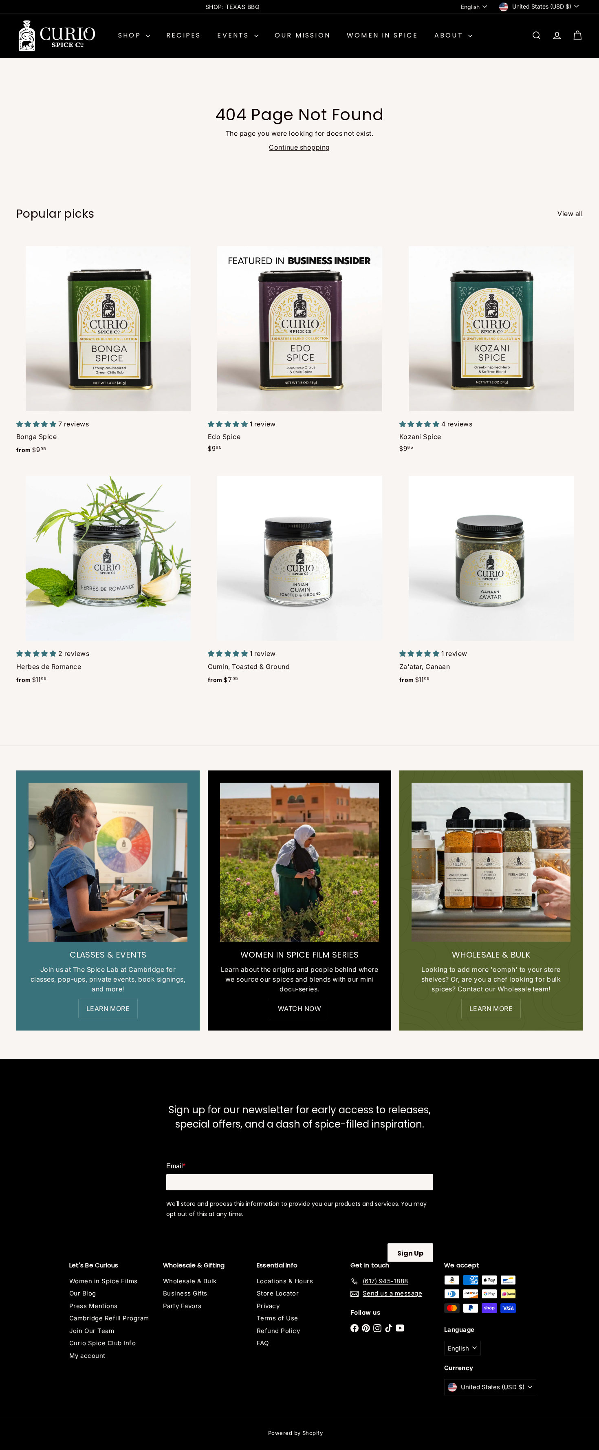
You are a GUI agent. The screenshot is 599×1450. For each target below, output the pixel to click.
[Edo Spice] (299, 349)
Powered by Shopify (295, 1433)
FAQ (263, 1343)
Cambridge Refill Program (109, 1318)
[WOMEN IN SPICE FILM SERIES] (299, 862)
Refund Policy (278, 1331)
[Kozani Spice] (491, 349)
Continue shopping (299, 147)
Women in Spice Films (103, 1281)
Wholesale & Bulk (190, 1281)
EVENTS (234, 35)
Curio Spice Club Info (102, 1343)
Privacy (268, 1306)
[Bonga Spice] (108, 350)
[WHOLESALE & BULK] (491, 862)
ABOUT (450, 35)
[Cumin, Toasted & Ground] (299, 580)
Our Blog (82, 1293)
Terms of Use (277, 1318)
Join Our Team (91, 1331)
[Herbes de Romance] (108, 580)
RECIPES (183, 35)
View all (570, 214)
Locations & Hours (285, 1281)
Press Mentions (93, 1306)
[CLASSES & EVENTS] (108, 862)
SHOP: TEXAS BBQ (232, 6)
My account (87, 1356)
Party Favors (182, 1306)
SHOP (131, 35)
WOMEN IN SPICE (382, 35)
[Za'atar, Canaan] (491, 580)
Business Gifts (185, 1293)
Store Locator (278, 1293)
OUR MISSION (302, 35)
